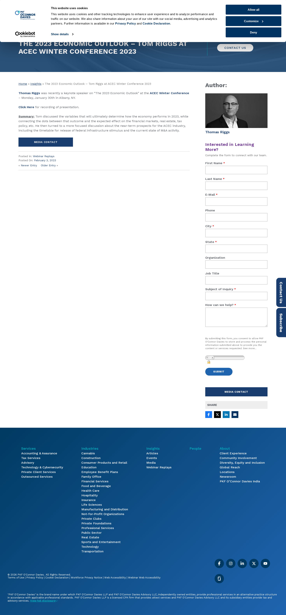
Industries (89, 448)
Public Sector (91, 532)
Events (151, 458)
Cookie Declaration (57, 577)
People (195, 448)
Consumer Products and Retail (104, 462)
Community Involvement (238, 458)
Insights (35, 84)
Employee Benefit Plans (99, 472)
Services (28, 448)
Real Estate (90, 537)
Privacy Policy (34, 577)
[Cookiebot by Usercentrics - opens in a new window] (25, 34)
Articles (152, 453)
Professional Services (97, 528)
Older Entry (48, 165)
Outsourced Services (37, 476)
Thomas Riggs (29, 93)
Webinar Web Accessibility (144, 577)
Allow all (253, 9)
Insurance (88, 500)
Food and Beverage (96, 486)
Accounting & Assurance (39, 453)
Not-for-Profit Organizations (102, 514)
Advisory (27, 462)
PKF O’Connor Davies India (240, 481)
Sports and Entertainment (101, 542)
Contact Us (235, 48)
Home (22, 84)
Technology (90, 546)
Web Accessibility (115, 577)
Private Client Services (38, 472)
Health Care (90, 490)
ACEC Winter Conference (169, 93)
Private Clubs (91, 518)
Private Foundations (96, 523)
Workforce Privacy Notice (86, 577)
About (225, 448)
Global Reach (230, 467)
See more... (249, 348)
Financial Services (94, 481)
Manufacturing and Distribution (104, 509)
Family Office (91, 476)
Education (89, 467)
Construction (91, 458)
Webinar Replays (43, 156)
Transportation (92, 551)
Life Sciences (91, 504)
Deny (253, 32)
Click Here (26, 107)
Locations (227, 472)
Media (151, 462)
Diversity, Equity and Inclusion (242, 462)
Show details (60, 34)
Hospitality (89, 495)
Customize (251, 21)
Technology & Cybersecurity (42, 467)
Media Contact (45, 142)
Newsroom (228, 476)
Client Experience (233, 453)
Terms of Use (16, 577)
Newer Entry (29, 165)
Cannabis (88, 453)
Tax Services (30, 458)
